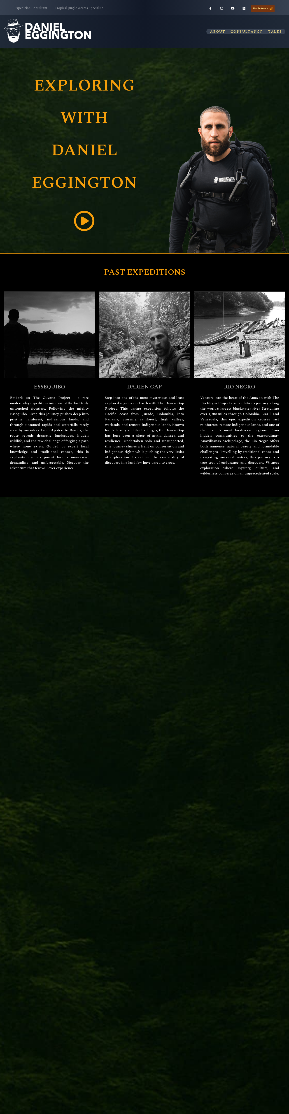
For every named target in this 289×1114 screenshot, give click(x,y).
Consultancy (247, 31)
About (217, 31)
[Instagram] (222, 8)
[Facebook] (210, 8)
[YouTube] (233, 8)
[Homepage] (48, 31)
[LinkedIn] (244, 8)
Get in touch (260, 8)
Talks (275, 31)
